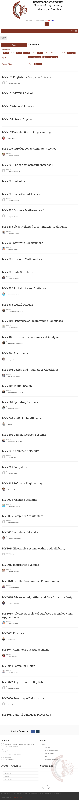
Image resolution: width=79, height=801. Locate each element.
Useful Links (43, 20)
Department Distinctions (51, 759)
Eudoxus (44, 779)
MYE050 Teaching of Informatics (23, 698)
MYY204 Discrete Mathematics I (23, 210)
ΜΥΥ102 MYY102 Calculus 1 (20, 93)
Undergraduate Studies (51, 750)
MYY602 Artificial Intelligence (22, 418)
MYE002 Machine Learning (19, 499)
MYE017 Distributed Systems (20, 564)
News (43, 744)
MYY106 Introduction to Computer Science (29, 148)
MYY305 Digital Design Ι (17, 304)
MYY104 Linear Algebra (17, 119)
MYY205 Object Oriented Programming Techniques (34, 226)
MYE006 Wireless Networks (20, 532)
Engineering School (47, 788)
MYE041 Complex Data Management (25, 649)
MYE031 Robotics (13, 633)
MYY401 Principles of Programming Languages (32, 321)
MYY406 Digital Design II (18, 386)
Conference (8, 779)
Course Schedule (47, 770)
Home (27, 20)
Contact (37, 20)
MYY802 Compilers (14, 467)
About (31, 20)
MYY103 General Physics (18, 106)
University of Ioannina (48, 785)
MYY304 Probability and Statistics (24, 288)
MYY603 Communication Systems (24, 434)
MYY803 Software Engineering (22, 483)
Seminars (8, 773)
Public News (47, 747)
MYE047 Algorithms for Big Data (23, 682)
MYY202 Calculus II (14, 181)
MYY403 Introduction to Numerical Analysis (30, 337)
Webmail (44, 782)
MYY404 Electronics (15, 353)
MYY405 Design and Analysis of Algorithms (30, 369)
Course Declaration (47, 773)
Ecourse (44, 776)
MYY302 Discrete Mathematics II (23, 259)
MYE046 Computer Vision (18, 666)
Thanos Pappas (17, 797)
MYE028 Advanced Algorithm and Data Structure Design (38, 597)
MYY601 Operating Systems (20, 402)
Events (7, 776)
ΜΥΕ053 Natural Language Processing (26, 714)
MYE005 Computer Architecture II (24, 516)
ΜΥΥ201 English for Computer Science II (28, 165)
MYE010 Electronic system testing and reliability (33, 548)
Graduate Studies (49, 753)
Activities (5, 770)
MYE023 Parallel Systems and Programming (30, 581)
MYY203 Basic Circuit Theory (21, 194)
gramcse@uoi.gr (10, 759)
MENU (3, 38)
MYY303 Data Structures (18, 272)
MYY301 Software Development (22, 243)
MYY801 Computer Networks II (22, 451)
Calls (45, 756)
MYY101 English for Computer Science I (27, 77)
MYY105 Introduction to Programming (26, 132)
